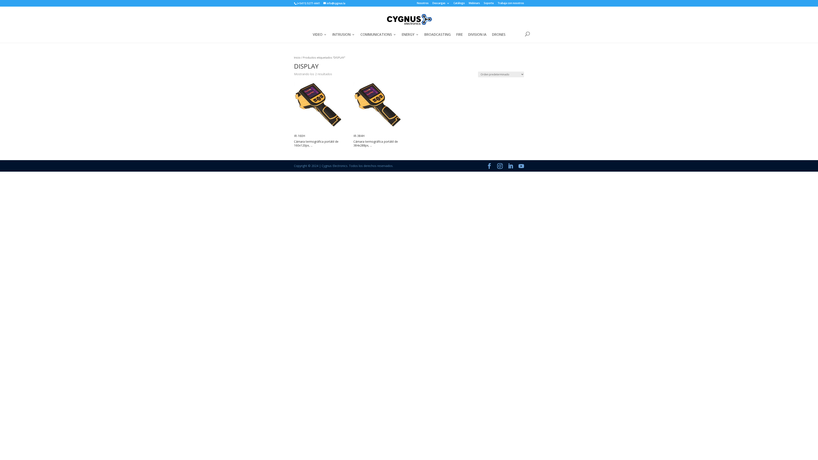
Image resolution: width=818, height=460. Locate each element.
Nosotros (423, 3)
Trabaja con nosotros (511, 3)
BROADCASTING (437, 35)
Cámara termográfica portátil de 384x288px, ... (375, 143)
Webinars (474, 3)
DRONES (498, 35)
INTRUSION (341, 35)
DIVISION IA (477, 35)
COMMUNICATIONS (376, 35)
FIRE (459, 35)
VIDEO (318, 35)
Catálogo (459, 3)
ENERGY (408, 35)
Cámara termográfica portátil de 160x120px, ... (316, 143)
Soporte (489, 3)
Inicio (297, 57)
